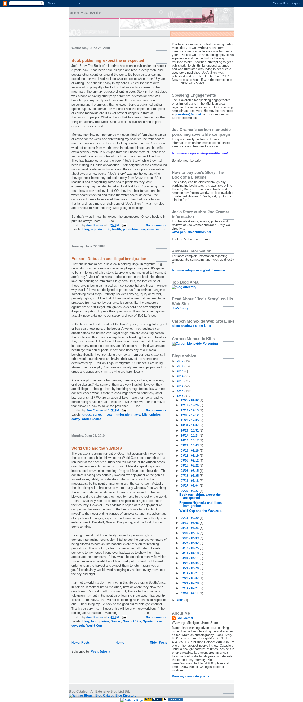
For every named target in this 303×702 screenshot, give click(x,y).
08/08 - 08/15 (190, 470)
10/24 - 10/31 (190, 430)
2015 (180, 371)
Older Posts (158, 642)
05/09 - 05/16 (190, 533)
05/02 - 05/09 (190, 538)
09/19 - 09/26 (190, 450)
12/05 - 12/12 (190, 415)
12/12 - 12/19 (190, 410)
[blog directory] (184, 287)
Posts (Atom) (100, 651)
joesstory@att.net (188, 114)
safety (75, 419)
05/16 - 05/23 (190, 528)
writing (161, 229)
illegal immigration (118, 414)
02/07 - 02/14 (190, 593)
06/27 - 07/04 (190, 485)
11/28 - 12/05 (190, 420)
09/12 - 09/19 (190, 455)
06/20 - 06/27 (190, 491)
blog (85, 229)
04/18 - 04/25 (190, 548)
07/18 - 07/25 (190, 475)
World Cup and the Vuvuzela (96, 448)
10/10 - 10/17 (190, 440)
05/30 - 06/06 (190, 523)
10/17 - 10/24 (190, 435)
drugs (86, 414)
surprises (147, 229)
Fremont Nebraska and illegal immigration (108, 259)
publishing (131, 229)
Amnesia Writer (86, 12)
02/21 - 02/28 (190, 583)
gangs (97, 414)
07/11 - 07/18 (190, 480)
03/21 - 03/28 (190, 568)
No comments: (156, 225)
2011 (180, 391)
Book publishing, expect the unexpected (107, 60)
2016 (180, 366)
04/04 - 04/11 (190, 558)
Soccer (116, 621)
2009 (180, 600)
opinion (155, 414)
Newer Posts (80, 642)
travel (159, 621)
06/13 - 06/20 (190, 518)
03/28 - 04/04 (190, 563)
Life (144, 414)
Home (120, 642)
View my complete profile (190, 676)
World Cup (94, 625)
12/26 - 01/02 (190, 400)
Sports (148, 621)
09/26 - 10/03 (190, 445)
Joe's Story (180, 308)
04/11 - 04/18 (190, 553)
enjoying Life (100, 229)
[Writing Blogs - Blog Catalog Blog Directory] (102, 695)
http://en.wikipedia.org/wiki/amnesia (198, 270)
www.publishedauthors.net (191, 232)
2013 (180, 381)
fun (93, 621)
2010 (180, 396)
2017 (180, 361)
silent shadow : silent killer (191, 326)
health (116, 229)
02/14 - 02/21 (190, 588)
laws (137, 414)
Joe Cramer (185, 618)
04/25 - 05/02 (190, 543)
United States (91, 419)
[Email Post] (124, 225)
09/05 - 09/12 (190, 460)
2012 (180, 386)
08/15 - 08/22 (190, 465)
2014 (180, 376)
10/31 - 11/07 (190, 425)
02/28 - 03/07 (190, 578)
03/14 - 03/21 (190, 573)
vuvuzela (78, 625)
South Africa (132, 621)
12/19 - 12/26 (190, 405)
